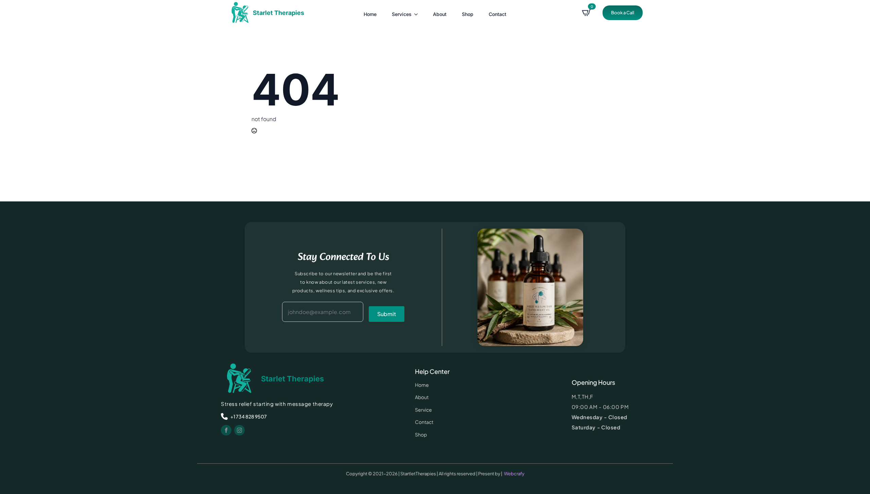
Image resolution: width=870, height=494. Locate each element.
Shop (467, 14)
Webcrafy (514, 473)
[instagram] (239, 430)
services (402, 14)
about (440, 14)
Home (370, 14)
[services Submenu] (416, 12)
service (423, 410)
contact (497, 14)
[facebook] (226, 430)
